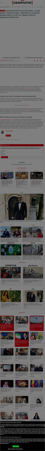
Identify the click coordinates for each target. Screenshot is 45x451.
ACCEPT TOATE (16, 446)
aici (12, 431)
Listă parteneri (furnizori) (4, 443)
